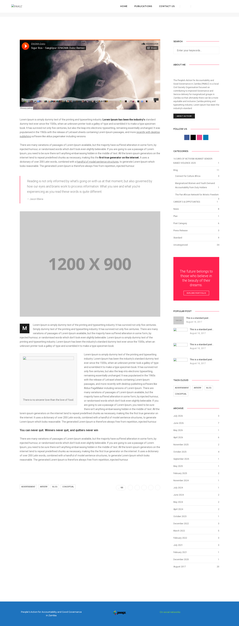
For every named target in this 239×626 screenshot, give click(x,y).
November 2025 (181, 444)
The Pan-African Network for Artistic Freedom (197, 194)
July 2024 (178, 487)
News (176, 209)
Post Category (180, 223)
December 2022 (181, 523)
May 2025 (178, 466)
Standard (177, 238)
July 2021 (178, 545)
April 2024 (178, 509)
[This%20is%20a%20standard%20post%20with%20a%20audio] (130, 487)
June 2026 (178, 423)
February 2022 (180, 538)
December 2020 (181, 559)
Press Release (180, 230)
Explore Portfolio (196, 293)
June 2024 (178, 495)
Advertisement (28, 487)
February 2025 (180, 473)
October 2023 (180, 516)
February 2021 (180, 552)
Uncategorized (180, 245)
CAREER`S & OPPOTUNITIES (186, 202)
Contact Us (167, 6)
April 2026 (178, 437)
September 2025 (181, 459)
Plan (175, 216)
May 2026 (178, 430)
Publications (143, 6)
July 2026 (178, 416)
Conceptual (68, 487)
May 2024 (178, 502)
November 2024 (181, 480)
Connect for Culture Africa (187, 176)
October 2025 (180, 452)
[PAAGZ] (16, 6)
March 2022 (179, 531)
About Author (184, 116)
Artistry (43, 487)
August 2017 (179, 566)
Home (123, 6)
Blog (54, 487)
